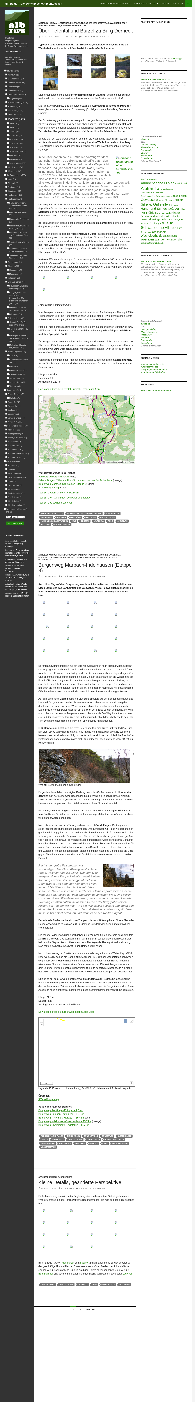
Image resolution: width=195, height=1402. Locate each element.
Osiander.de (146, 158)
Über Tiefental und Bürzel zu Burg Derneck (85, 31)
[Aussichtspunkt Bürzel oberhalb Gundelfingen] (122, 282)
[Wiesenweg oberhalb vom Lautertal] (74, 655)
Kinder (175, 212)
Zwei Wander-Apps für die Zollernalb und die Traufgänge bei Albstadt (16, 587)
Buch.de (145, 153)
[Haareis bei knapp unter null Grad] (74, 60)
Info (164, 4)
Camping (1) (13, 469)
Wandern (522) (16, 119)
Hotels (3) (12, 481)
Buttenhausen (124, 1136)
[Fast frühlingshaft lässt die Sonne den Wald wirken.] (98, 1215)
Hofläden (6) (14, 398)
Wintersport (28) (14, 171)
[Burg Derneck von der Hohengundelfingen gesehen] (98, 643)
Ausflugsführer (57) (15, 434)
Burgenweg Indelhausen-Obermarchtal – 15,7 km (64, 1121)
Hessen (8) (13, 366)
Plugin (131, 462)
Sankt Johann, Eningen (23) (19, 243)
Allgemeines (62, 23)
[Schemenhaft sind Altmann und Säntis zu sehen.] (74, 643)
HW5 (74, 521)
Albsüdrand (180, 183)
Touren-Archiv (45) (15, 114)
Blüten (175, 195)
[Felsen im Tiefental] (98, 60)
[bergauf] (122, 1227)
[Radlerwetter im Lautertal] (122, 1239)
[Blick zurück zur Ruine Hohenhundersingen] (50, 631)
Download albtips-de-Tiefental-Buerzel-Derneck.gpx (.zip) (69, 389)
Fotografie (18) (14, 402)
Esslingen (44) (14, 187)
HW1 (182, 208)
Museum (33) (13, 414)
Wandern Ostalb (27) (16, 458)
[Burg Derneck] (50, 84)
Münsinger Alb (157, 219)
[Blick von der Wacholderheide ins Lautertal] (98, 72)
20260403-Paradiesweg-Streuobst (114, 4)
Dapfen (44, 1140)
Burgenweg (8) (15, 99)
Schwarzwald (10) (16, 378)
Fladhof (84, 1262)
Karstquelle (166, 213)
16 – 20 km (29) (15, 147)
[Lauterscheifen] (122, 72)
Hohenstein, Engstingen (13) (19, 220)
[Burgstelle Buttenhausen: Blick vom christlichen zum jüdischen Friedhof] (50, 619)
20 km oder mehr (54, 555)
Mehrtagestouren (98, 555)
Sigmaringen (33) (15, 262)
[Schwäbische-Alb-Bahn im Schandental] (98, 1251)
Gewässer (61, 517)
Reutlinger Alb (157, 223)
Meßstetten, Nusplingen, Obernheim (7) (17, 346)
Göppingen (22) (14, 191)
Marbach (93, 1143)
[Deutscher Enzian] (98, 282)
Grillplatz (90, 517)
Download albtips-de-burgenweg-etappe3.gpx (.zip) (66, 1012)
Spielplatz (122, 521)
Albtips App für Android (145, 4)
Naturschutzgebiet (175, 219)
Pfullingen (145, 223)
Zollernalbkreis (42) (16, 318)
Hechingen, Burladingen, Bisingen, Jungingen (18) (18, 338)
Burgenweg (46, 517)
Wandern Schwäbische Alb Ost (155, 79)
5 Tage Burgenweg (48, 487)
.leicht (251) (14, 124)
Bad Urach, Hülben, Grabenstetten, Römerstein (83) (18, 206)
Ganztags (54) (15, 155)
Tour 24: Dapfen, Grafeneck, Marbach (58, 492)
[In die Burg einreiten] (98, 1239)
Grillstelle (58, 1140)
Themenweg (146, 232)
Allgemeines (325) (13, 390)
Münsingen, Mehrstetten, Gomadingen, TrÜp (103, 23)
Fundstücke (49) (14, 406)
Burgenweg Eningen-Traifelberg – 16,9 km (61, 1114)
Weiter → (91, 1309)
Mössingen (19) (15, 274)
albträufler (70, 37)
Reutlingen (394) (15, 199)
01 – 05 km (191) (16, 135)
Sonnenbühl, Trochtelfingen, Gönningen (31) (18, 250)
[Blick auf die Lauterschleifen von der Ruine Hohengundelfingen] (122, 631)
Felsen (183, 196)
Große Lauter (107, 517)
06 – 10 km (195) (16, 139)
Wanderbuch (170, 235)
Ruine (110, 521)
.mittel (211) (14, 128)
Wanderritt (124, 1285)
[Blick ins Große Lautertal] (50, 643)
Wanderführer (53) (15, 450)
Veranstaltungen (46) (16, 418)
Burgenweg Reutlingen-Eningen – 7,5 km (60, 1110)
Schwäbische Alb (155, 227)
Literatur (176, 216)
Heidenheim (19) (15, 195)
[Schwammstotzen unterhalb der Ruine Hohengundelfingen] (98, 631)
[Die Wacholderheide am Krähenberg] (74, 282)
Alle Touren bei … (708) (16, 175)
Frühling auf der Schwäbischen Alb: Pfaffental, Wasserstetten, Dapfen (17, 553)
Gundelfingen (93, 1140)
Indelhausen (65, 1143)
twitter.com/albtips (149, 367)
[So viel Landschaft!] (50, 1239)
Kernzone (84, 521)
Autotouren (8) (14, 75)
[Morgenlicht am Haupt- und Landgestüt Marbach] (50, 607)
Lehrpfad (167, 216)
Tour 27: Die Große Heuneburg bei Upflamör (17, 577)
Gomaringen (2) (15, 270)
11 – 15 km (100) (16, 143)
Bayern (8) (13, 356)
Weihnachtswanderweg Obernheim (15, 568)
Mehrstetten (68, 1262)
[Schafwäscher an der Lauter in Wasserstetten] (98, 607)
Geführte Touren (47, 1177)
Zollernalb (159, 243)
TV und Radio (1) (15, 446)
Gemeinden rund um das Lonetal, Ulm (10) (18, 309)
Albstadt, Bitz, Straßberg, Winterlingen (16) (18, 323)
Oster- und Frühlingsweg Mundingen (16, 544)
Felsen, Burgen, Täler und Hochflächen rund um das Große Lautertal (75, 480)
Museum (144, 220)
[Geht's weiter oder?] (122, 1215)
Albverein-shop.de (149, 147)
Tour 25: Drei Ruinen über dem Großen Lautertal (64, 497)
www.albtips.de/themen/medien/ (156, 390)
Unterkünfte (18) (13, 462)
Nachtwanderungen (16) (18, 103)
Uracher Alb (159, 231)
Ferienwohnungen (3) (17, 477)
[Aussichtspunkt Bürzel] (74, 72)
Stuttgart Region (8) (17, 382)
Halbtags (75, 23)
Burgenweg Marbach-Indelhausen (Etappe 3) (62, 484)
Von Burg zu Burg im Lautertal (54, 476)
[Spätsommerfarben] (50, 294)
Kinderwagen (147, 216)
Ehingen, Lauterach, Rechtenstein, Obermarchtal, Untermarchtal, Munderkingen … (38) (19, 298)
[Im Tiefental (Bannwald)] (50, 60)
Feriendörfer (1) (14, 473)
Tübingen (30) (14, 266)
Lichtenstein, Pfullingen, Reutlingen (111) (19, 227)
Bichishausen (73, 1136)
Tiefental (45, 525)
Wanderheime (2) (15, 501)
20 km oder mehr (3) (17, 151)
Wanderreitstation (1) (16, 505)
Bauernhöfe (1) (14, 465)
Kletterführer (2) (14, 442)
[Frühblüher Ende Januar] (98, 619)
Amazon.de (146, 150)
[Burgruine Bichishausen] (74, 631)
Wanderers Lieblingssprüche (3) (17, 510)
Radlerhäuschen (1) (16, 493)
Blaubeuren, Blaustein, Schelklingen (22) (18, 287)
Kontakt (177, 4)
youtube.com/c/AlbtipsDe (153, 372)
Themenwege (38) (15, 110)
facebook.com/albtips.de (152, 364)
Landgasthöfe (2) (15, 485)
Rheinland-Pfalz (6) (17, 374)
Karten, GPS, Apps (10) (17, 438)
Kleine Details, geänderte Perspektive (79, 1182)
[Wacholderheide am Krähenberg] (122, 60)
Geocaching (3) (14, 87)
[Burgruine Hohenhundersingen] (122, 619)
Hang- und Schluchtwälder (54, 521)
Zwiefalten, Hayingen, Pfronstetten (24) (18, 256)
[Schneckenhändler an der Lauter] (98, 655)
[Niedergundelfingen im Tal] (50, 655)
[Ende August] (74, 1251)
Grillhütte (75, 517)
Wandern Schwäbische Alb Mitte (156, 261)
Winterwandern (148, 243)
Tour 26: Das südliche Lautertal (55, 502)
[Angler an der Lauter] (74, 619)
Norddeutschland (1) (17, 370)
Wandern (43, 26)
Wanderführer (147, 240)
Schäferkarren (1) (15, 497)
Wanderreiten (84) (15, 167)
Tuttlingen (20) (14, 278)
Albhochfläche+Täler (52, 514)
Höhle (150, 212)
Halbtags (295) (15, 159)
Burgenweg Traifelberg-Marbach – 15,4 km (61, 1117)
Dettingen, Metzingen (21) (18, 213)
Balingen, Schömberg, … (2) (18, 330)
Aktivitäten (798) (13, 71)
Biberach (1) (13, 183)
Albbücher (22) (14, 430)
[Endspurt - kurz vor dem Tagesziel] (74, 1227)
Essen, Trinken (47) (16, 394)
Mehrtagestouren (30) (17, 95)
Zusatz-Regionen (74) (17, 352)
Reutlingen (78, 557)
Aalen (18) (12, 179)
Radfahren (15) (14, 107)
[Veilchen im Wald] (74, 1215)
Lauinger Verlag (148, 144)
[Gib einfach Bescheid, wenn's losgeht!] (50, 1215)
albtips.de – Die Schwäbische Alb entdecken (33, 3)
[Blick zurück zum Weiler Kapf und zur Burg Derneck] (122, 655)
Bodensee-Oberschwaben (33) (18, 361)
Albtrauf (148, 188)
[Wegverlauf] (74, 1239)
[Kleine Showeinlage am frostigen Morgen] (74, 607)
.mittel (41, 23)
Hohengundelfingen (114, 1140)
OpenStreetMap (110, 462)
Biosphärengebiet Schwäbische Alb (84, 514)
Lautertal (99, 521)
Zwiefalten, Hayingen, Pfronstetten (67, 26)
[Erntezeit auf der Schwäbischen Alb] (98, 1227)
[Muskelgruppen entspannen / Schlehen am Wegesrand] (50, 1227)
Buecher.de (146, 155)
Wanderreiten (65, 1177)
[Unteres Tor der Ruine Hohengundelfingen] (122, 643)
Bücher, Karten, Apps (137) (17, 426)
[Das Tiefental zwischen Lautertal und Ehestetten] (50, 282)
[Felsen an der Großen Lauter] (50, 1251)
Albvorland (161, 189)
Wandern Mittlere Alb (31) (18, 454)
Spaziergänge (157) (17, 163)
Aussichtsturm (147, 192)
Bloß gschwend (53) (16, 79)
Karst (157, 213)
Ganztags (83, 555)
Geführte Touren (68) (16, 83)
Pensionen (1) (14, 489)
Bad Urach (159, 193)
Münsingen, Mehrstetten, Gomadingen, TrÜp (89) (18, 235)
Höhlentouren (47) (15, 91)
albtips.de (145, 139)
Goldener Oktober (164, 200)
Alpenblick (171, 189)
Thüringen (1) (15, 386)
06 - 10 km (50, 23)
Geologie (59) (13, 410)
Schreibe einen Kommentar (95, 37)
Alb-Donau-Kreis (149, 179)
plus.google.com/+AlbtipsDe (154, 369)
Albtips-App (176, 58)
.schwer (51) (14, 132)
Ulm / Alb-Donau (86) (16, 282)
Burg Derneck (112, 514)
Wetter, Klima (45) (15, 422)
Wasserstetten (48, 1147)
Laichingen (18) (15, 314)
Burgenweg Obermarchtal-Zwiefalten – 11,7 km (63, 1125)
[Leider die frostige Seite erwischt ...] (122, 607)
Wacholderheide (62, 525)
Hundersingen (48, 1143)
